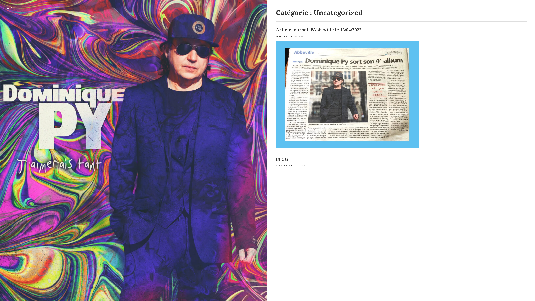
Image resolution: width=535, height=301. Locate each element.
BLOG (282, 159)
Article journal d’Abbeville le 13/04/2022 (319, 30)
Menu (13, 8)
